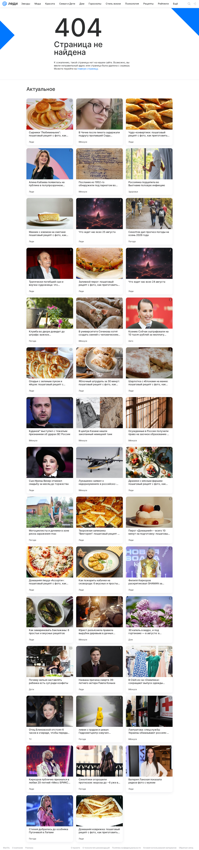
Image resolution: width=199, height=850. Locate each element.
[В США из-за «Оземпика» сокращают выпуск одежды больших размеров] (149, 669)
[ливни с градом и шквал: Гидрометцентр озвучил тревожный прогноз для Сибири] (99, 719)
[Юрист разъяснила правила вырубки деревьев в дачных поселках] (99, 619)
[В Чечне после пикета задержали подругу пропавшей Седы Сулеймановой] (99, 121)
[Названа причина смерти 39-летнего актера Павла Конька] (99, 669)
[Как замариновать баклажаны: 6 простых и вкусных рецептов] (49, 619)
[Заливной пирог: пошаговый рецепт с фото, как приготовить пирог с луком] (99, 271)
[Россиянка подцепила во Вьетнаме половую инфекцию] (149, 171)
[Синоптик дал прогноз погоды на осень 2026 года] (149, 221)
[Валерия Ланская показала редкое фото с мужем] (149, 768)
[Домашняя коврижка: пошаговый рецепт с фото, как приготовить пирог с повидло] (99, 818)
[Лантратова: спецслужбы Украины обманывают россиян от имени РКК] (149, 719)
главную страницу (87, 68)
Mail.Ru (6, 848)
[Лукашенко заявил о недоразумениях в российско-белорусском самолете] (99, 470)
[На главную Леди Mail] (12, 3)
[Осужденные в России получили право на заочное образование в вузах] (149, 420)
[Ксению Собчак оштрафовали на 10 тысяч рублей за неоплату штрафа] (149, 321)
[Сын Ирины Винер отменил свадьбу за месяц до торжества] (49, 470)
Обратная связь (186, 848)
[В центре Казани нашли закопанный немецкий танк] (99, 420)
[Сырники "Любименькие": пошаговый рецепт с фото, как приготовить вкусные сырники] (49, 121)
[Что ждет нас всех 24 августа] (149, 271)
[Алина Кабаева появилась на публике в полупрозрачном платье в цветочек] (49, 171)
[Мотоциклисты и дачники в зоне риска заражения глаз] (49, 520)
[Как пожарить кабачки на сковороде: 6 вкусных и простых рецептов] (99, 569)
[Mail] (4, 3)
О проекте (75, 848)
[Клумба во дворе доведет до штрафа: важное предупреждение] (49, 321)
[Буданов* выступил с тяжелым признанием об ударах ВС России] (49, 420)
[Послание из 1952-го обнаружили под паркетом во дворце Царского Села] (99, 171)
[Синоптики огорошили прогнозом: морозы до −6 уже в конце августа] (99, 768)
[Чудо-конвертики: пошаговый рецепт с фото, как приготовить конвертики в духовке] (149, 121)
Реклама (29, 848)
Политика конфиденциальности (126, 848)
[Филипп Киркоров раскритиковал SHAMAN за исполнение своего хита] (149, 569)
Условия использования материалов (159, 848)
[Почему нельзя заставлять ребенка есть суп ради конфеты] (49, 669)
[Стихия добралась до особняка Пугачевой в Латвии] (49, 818)
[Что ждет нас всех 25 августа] (99, 221)
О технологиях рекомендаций (96, 848)
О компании (17, 848)
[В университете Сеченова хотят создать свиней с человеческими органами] (99, 321)
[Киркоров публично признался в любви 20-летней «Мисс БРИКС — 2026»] (49, 768)
